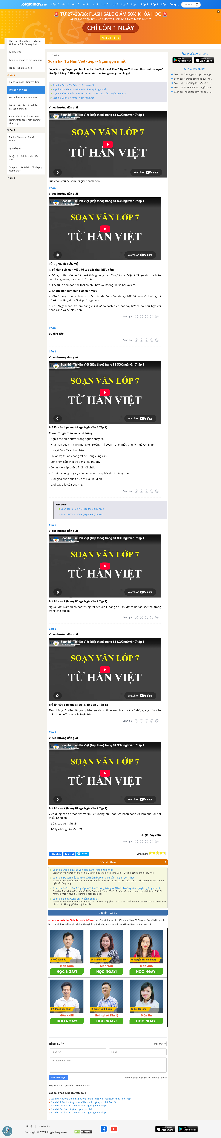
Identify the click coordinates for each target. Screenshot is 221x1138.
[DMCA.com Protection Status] (83, 1133)
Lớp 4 (134, 4)
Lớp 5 (124, 4)
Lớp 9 (85, 4)
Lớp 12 (55, 4)
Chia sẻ (70, 854)
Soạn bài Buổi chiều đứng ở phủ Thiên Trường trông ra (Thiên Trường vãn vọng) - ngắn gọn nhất (106, 888)
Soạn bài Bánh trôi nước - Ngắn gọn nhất (73, 97)
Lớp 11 (65, 4)
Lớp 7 (105, 4)
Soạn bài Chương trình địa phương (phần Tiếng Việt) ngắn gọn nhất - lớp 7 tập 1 (92, 1098)
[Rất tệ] (136, 316)
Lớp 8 (95, 4)
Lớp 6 (114, 4)
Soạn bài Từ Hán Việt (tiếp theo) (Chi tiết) (81, 514)
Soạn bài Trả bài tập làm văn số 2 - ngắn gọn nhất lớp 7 (79, 1112)
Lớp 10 (75, 4)
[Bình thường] (147, 316)
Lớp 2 (154, 4)
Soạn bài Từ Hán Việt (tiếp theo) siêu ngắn (82, 508)
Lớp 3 (144, 4)
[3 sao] (157, 853)
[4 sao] (161, 853)
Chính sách (44, 1126)
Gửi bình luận (58, 1077)
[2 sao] (154, 853)
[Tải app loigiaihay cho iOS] (203, 60)
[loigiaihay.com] (33, 5)
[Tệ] (141, 316)
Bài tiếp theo (108, 862)
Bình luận (56, 854)
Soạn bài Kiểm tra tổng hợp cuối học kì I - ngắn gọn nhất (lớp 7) (83, 1102)
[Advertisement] (193, 142)
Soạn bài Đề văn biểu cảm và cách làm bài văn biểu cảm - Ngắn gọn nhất (89, 93)
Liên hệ (28, 1126)
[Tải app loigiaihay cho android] (181, 60)
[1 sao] (150, 853)
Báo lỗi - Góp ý (108, 912)
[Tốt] (152, 316)
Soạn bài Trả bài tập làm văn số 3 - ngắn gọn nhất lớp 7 (79, 1105)
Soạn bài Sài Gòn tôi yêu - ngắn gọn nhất (72, 1108)
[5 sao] (165, 853)
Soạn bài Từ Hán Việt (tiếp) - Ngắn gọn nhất (87, 61)
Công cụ (174, 4)
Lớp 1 (164, 4)
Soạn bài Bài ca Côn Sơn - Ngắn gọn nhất (73, 85)
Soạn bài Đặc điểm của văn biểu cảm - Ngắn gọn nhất (80, 89)
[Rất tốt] (157, 316)
